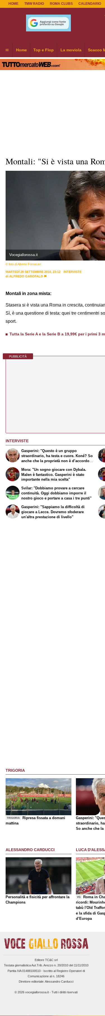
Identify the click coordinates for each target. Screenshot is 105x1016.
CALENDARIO (89, 3)
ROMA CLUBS (61, 3)
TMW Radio (34, 3)
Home (13, 3)
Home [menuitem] (21, 50)
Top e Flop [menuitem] (43, 50)
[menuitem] (7, 50)
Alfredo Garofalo (26, 276)
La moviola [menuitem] (70, 50)
